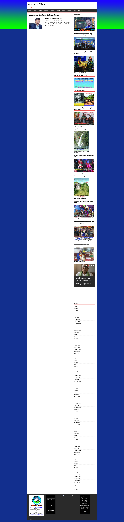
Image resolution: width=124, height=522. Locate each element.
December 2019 (77, 476)
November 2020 (77, 452)
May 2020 (76, 465)
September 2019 (77, 482)
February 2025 (77, 345)
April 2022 (76, 418)
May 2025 (76, 338)
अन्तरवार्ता (58, 10)
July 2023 (76, 386)
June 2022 (76, 414)
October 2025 (77, 328)
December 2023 (77, 375)
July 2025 (76, 334)
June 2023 (76, 388)
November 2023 (77, 377)
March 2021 (76, 444)
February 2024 (77, 371)
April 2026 (76, 315)
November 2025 (77, 325)
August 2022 (76, 409)
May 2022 (76, 416)
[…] (55, 25)
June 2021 (76, 437)
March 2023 (76, 394)
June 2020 (76, 463)
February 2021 (77, 446)
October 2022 (77, 405)
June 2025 (76, 336)
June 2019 (76, 489)
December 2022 (77, 401)
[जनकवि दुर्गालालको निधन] (84, 270)
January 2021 (77, 448)
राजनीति (40, 10)
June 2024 (76, 362)
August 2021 (76, 433)
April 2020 (76, 467)
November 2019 (77, 478)
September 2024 (77, 355)
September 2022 (77, 407)
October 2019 (77, 480)
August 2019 (76, 485)
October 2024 (77, 353)
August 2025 (76, 332)
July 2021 (76, 435)
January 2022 (77, 424)
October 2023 (77, 379)
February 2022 (77, 422)
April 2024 (76, 366)
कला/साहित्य (46, 10)
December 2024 (77, 349)
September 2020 (77, 457)
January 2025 (77, 347)
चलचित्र (52, 10)
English (80, 10)
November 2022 (77, 403)
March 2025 (76, 343)
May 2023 (76, 390)
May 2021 (76, 439)
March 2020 (76, 469)
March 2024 (76, 368)
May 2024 (76, 364)
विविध (74, 10)
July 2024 (76, 360)
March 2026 (76, 317)
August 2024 (76, 358)
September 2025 (77, 330)
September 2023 (77, 381)
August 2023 (76, 383)
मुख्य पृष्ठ (29, 10)
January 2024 (77, 373)
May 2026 (76, 313)
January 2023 (77, 398)
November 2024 (77, 351)
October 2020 (77, 454)
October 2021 (77, 431)
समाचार (35, 10)
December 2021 (77, 426)
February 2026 (77, 319)
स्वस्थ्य (63, 10)
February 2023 (77, 396)
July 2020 (76, 461)
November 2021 (77, 429)
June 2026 (76, 310)
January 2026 (77, 321)
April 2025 (76, 340)
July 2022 (76, 411)
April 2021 (76, 441)
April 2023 (76, 392)
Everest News (56, 20)
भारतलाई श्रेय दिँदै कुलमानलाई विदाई (53, 18)
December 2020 (77, 450)
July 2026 (76, 308)
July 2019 (76, 487)
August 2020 (76, 459)
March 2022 (76, 420)
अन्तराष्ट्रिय (69, 10)
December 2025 (77, 323)
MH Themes (46, 519)
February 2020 (77, 472)
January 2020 (77, 474)
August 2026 (76, 306)
